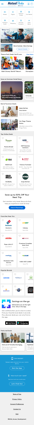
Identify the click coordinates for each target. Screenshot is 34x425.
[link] (17, 36)
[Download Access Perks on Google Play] (23, 323)
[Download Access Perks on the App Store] (10, 323)
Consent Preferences (17, 404)
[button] (2, 4)
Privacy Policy (17, 399)
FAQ (17, 414)
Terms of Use (17, 394)
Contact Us (17, 409)
